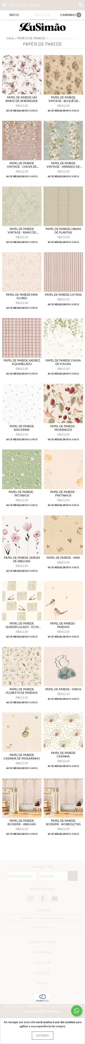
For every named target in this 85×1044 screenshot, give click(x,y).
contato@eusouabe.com (52, 918)
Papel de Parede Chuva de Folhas (63, 362)
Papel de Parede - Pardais (63, 625)
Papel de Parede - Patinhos (22, 493)
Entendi (42, 1035)
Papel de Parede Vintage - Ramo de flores (22, 230)
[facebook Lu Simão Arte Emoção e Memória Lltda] (42, 898)
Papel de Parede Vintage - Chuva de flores (22, 164)
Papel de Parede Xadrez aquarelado (22, 362)
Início (10, 38)
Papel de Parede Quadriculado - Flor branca (21, 625)
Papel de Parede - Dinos (63, 689)
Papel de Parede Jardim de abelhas (22, 559)
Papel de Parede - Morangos (63, 427)
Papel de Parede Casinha (63, 754)
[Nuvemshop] (43, 1012)
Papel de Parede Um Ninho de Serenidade (22, 99)
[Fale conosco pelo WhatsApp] (76, 1010)
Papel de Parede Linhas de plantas (63, 230)
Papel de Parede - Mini (63, 557)
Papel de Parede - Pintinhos (63, 493)
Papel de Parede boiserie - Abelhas (22, 822)
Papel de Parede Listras (63, 294)
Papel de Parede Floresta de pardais (22, 690)
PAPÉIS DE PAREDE (31, 38)
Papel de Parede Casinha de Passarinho (22, 756)
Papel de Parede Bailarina (21, 427)
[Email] (54, 898)
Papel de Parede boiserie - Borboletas (63, 822)
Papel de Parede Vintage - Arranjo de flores (63, 164)
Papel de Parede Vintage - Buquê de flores (63, 99)
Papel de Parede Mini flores (22, 296)
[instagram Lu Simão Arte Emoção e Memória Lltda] (30, 898)
